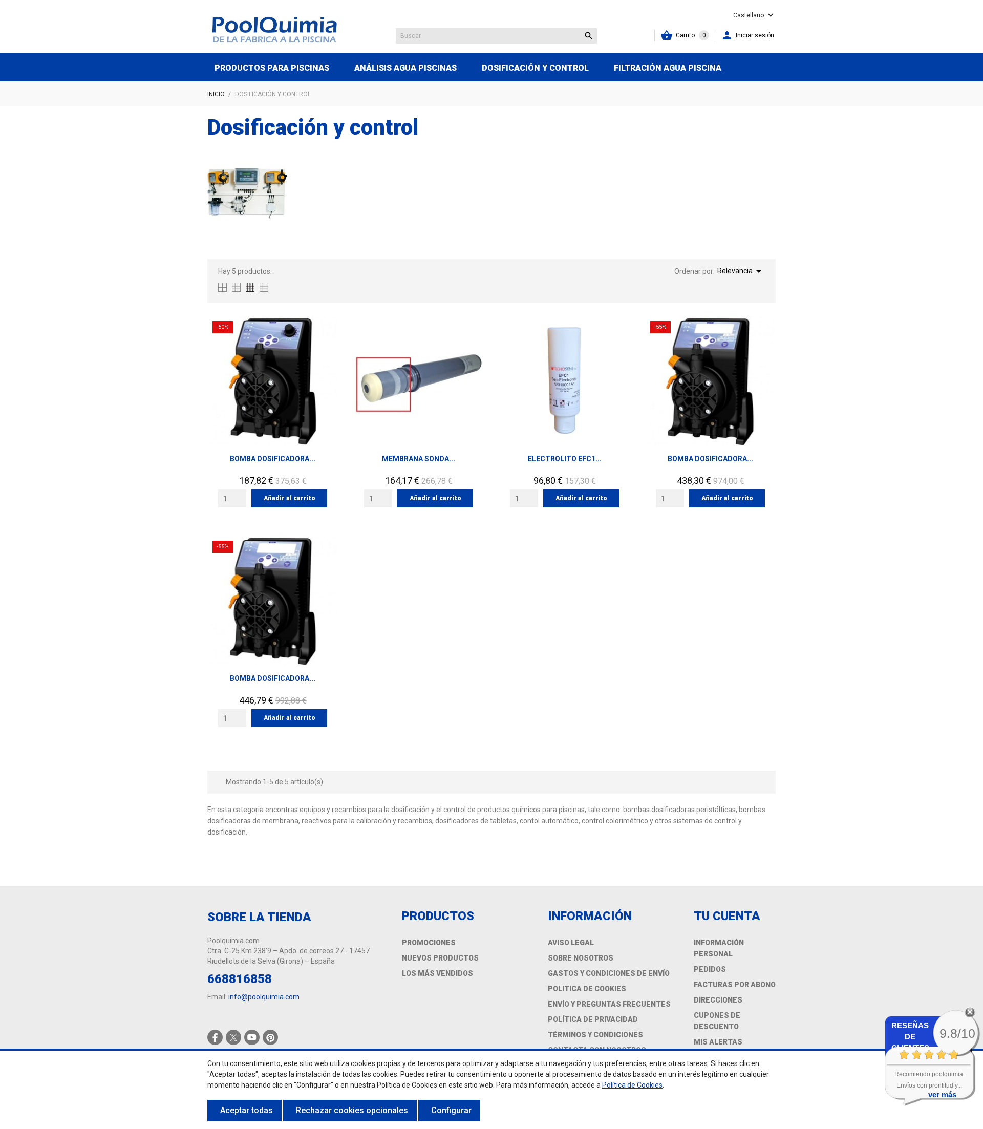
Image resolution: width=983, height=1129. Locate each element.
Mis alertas (718, 1042)
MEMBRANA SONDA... (418, 459)
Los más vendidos (437, 973)
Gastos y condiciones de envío (609, 973)
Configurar (451, 1110)
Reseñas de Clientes (910, 1036)
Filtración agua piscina (667, 68)
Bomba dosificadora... (272, 459)
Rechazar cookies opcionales (352, 1110)
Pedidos (710, 969)
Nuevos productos (440, 958)
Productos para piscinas (272, 68)
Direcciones (718, 1000)
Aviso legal (571, 943)
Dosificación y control (535, 68)
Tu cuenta (727, 916)
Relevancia (741, 271)
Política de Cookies (632, 1085)
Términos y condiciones (595, 1035)
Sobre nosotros (580, 958)
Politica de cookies (587, 989)
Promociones (429, 943)
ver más (942, 1094)
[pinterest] (270, 1037)
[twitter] (233, 1037)
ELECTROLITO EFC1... (565, 459)
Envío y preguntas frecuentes (609, 1004)
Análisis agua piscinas (405, 68)
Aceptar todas (246, 1110)
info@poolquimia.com (264, 997)
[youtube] (252, 1037)
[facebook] (215, 1037)
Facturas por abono (735, 985)
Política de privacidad (593, 1019)
